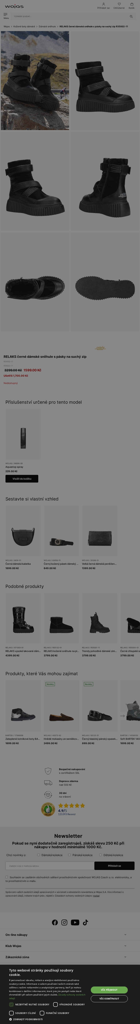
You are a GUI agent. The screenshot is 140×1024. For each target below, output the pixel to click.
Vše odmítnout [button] (109, 998)
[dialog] (70, 512)
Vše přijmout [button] (109, 989)
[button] (48, 1019)
